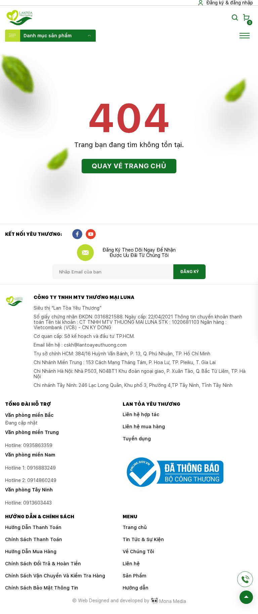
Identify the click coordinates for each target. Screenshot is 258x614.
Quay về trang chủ (129, 166)
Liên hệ (131, 563)
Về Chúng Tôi (138, 551)
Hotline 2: (30, 480)
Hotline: (28, 503)
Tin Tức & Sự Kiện (143, 539)
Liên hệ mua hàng (144, 426)
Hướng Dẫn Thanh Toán (33, 527)
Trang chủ (135, 527)
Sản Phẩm (134, 575)
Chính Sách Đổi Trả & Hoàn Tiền (43, 563)
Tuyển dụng (137, 438)
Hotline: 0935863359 (28, 445)
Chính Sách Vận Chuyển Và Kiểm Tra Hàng (55, 575)
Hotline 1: (30, 468)
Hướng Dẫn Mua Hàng (30, 551)
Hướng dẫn (135, 587)
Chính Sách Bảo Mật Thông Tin (41, 587)
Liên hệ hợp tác (141, 414)
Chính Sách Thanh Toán (33, 539)
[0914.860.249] (245, 579)
